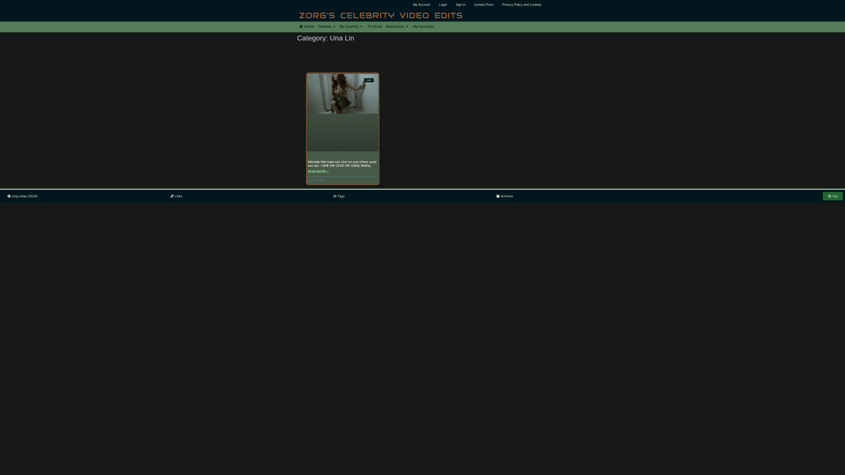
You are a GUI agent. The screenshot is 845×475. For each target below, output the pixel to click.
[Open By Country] (361, 26)
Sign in (460, 4)
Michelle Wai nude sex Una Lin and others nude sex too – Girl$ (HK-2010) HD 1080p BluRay (342, 163)
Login (443, 4)
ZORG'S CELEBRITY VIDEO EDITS (381, 15)
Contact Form (484, 4)
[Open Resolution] (407, 26)
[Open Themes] (334, 26)
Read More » (318, 171)
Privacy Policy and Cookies (521, 4)
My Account (421, 4)
